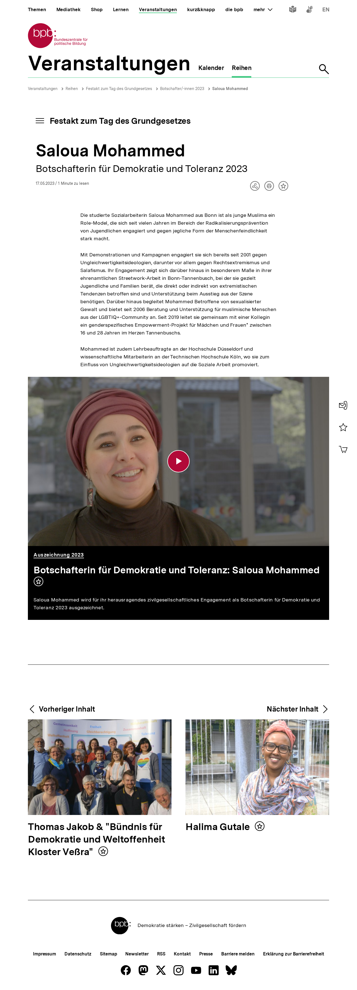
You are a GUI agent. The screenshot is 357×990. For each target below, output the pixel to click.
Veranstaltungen (42, 88)
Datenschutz (77, 954)
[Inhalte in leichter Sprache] (292, 10)
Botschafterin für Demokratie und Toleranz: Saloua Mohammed (176, 570)
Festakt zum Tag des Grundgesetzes (119, 88)
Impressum (44, 954)
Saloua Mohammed (230, 88)
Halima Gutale (218, 827)
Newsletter (136, 954)
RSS (161, 954)
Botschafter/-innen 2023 (182, 88)
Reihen (72, 88)
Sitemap (108, 954)
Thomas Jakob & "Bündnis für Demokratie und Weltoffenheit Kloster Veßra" (96, 839)
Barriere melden (238, 954)
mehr (263, 9)
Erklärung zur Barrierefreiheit (293, 954)
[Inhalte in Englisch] (326, 10)
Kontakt (182, 954)
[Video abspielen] (178, 461)
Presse (206, 954)
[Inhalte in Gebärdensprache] (309, 10)
